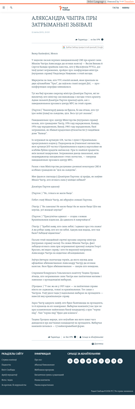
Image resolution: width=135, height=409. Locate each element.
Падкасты (6, 365)
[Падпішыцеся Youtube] (88, 361)
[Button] (81, 39)
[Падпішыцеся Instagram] (107, 361)
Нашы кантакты (42, 380)
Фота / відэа (7, 380)
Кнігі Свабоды (8, 370)
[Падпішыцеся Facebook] (76, 361)
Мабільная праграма (44, 370)
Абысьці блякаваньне (45, 365)
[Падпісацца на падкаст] (95, 361)
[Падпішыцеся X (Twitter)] (82, 361)
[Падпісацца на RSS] (119, 361)
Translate (129, 2)
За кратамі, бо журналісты (14, 385)
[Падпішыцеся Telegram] (113, 361)
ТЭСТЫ (115, 8)
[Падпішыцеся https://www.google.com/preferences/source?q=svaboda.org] (70, 361)
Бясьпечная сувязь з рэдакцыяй (49, 375)
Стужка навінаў (9, 360)
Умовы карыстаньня (44, 385)
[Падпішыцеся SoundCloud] (101, 361)
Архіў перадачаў (9, 375)
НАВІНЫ (125, 8)
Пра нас (38, 360)
